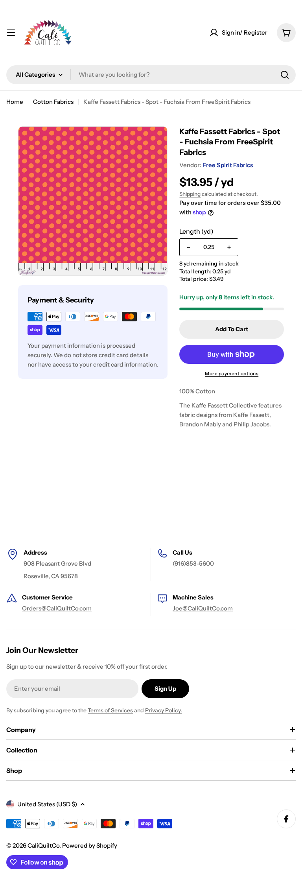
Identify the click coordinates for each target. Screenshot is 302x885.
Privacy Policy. (163, 710)
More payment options (231, 373)
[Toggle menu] (11, 32)
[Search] (284, 74)
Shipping (190, 194)
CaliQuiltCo (43, 845)
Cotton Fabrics (53, 101)
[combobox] (151, 74)
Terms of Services (110, 710)
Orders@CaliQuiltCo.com (57, 608)
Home (14, 101)
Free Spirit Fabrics (228, 165)
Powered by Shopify (89, 845)
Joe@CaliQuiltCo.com (203, 608)
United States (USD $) (47, 804)
